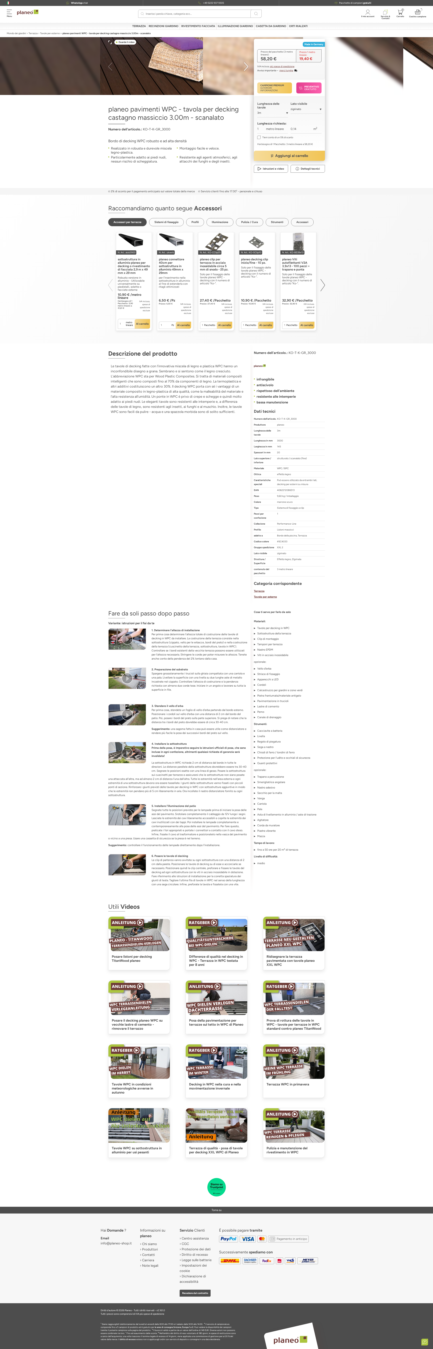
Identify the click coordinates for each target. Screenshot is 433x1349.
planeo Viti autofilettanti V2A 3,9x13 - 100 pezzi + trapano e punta (296, 264)
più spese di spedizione (282, 66)
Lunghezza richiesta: (272, 123)
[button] (8, 3)
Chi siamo (149, 1244)
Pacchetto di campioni (355, 3)
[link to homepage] (27, 12)
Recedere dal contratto (195, 1293)
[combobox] (272, 114)
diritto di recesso (128, 1339)
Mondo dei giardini (16, 33)
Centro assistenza (195, 1238)
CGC (185, 1244)
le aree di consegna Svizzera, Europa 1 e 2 (174, 1327)
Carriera (148, 1260)
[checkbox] (275, 137)
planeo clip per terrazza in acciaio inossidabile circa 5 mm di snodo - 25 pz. (214, 264)
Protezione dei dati (196, 1249)
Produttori (150, 1249)
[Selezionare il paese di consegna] (8, 3)
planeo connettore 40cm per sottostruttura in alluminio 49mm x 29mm (171, 266)
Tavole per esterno (50, 33)
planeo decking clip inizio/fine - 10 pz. (254, 261)
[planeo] (289, 366)
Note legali (150, 1266)
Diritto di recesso (195, 1255)
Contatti (148, 1255)
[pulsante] (127, 639)
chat (79, 3)
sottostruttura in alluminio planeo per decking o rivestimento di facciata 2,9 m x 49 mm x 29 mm (134, 266)
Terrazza (33, 33)
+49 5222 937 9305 (213, 3)
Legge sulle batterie (197, 1260)
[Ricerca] (142, 13)
